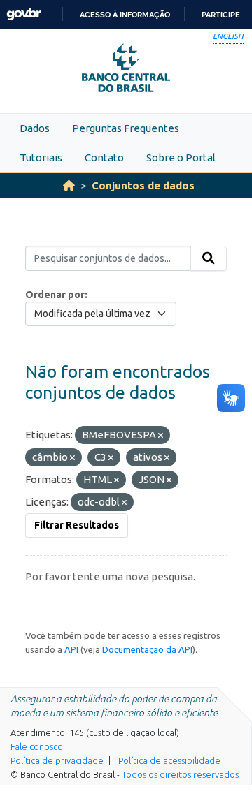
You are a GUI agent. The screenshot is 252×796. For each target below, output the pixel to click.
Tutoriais (41, 157)
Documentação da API (147, 649)
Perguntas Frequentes (125, 128)
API (71, 649)
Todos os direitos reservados (180, 774)
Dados (35, 128)
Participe (221, 15)
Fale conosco (36, 746)
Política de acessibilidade (169, 760)
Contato (104, 157)
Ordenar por (55, 294)
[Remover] (160, 436)
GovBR (23, 14)
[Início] (69, 185)
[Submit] (208, 258)
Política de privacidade (57, 760)
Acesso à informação (125, 15)
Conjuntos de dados (143, 185)
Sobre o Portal (181, 157)
